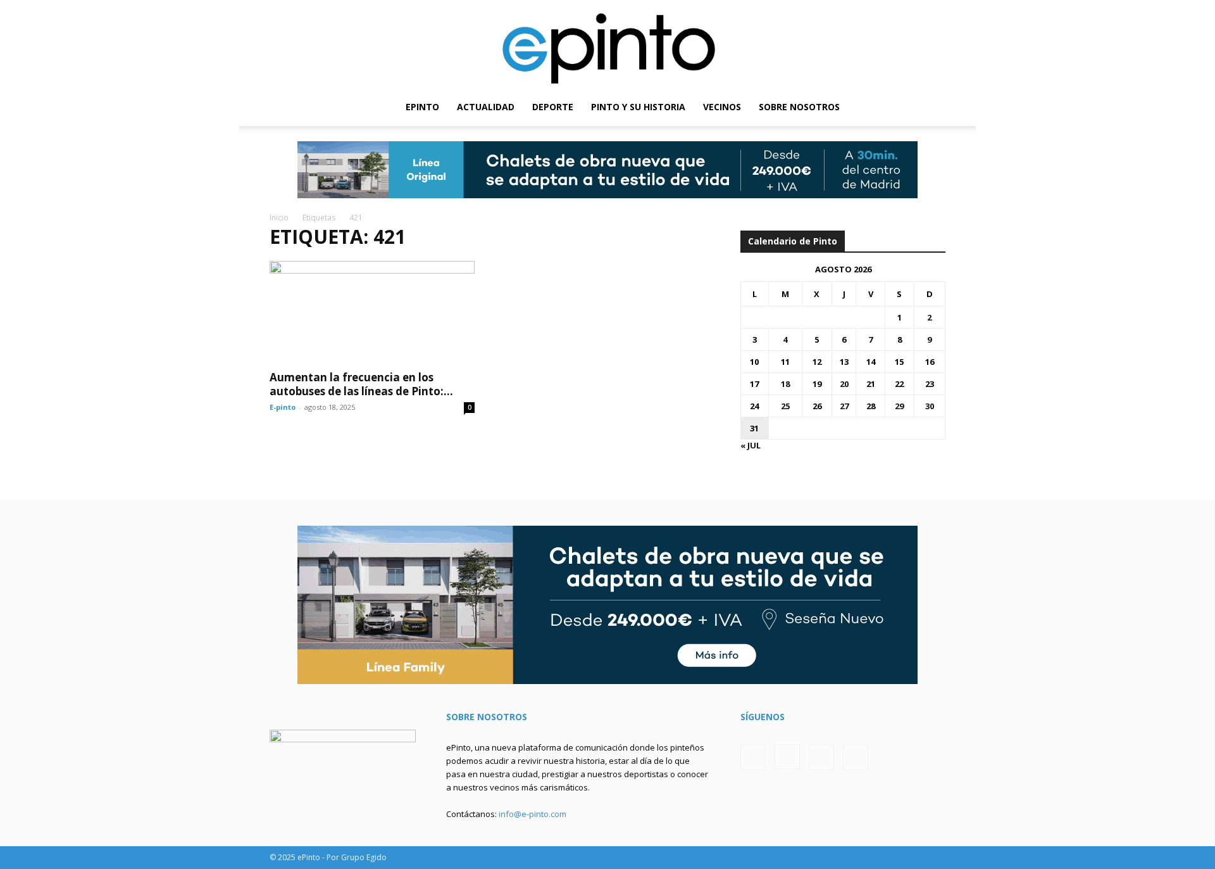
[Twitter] (914, 107)
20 (844, 384)
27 (844, 406)
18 (785, 384)
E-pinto (283, 407)
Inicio (279, 217)
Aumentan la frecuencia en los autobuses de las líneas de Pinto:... (361, 384)
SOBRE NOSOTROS (799, 107)
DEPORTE (552, 107)
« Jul (750, 445)
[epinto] (607, 44)
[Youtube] (935, 107)
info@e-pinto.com (532, 814)
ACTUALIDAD (485, 107)
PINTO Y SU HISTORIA (638, 107)
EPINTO (422, 107)
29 (899, 406)
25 (785, 406)
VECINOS (722, 107)
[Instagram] (892, 107)
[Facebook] (871, 107)
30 (929, 406)
